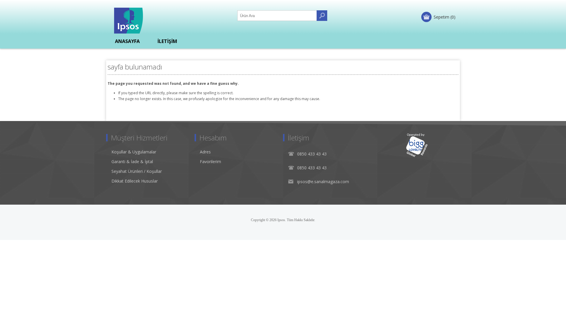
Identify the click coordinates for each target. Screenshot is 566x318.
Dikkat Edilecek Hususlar (134, 181)
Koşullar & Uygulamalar (133, 152)
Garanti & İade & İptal (132, 161)
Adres (205, 152)
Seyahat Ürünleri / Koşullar (136, 171)
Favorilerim (210, 161)
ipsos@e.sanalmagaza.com (323, 181)
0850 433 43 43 (312, 154)
